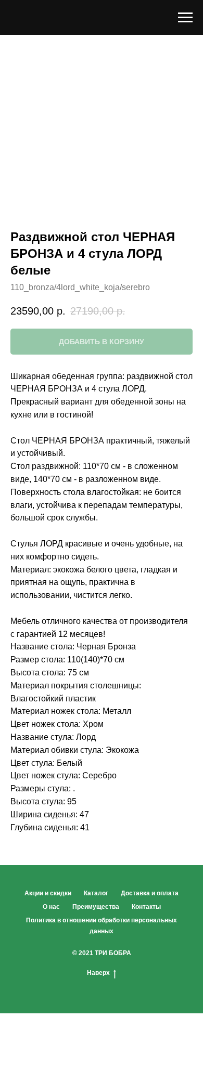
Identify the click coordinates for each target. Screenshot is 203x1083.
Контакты (146, 906)
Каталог (96, 893)
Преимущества (95, 906)
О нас (51, 906)
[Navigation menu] (185, 17)
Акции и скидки (47, 893)
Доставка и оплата (150, 893)
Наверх (98, 972)
